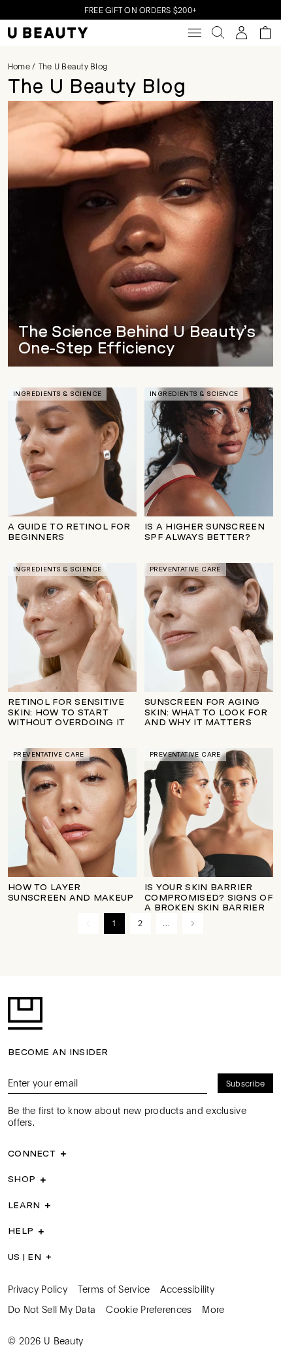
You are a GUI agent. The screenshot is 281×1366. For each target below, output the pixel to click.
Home (19, 66)
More (213, 1309)
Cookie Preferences (148, 1309)
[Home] (48, 33)
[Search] (218, 33)
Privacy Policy (37, 1289)
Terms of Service (114, 1289)
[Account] (242, 33)
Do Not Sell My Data (51, 1309)
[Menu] (195, 33)
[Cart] (265, 33)
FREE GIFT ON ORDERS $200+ (140, 9)
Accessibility (187, 1289)
